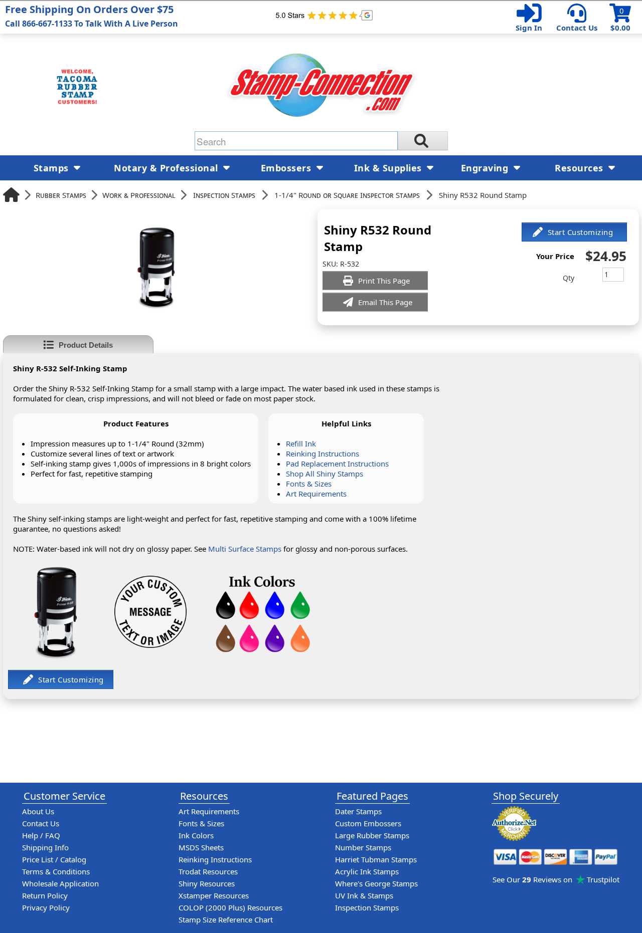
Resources (580, 168)
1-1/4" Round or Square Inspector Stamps (347, 195)
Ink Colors (196, 835)
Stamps (53, 168)
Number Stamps (363, 847)
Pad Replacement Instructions (337, 463)
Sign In (529, 28)
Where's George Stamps (376, 883)
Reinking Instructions (322, 453)
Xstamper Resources (214, 895)
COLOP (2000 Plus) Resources (230, 907)
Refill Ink (301, 443)
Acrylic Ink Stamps (367, 871)
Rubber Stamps (61, 195)
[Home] (11, 194)
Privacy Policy (46, 907)
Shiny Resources (207, 883)
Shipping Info (45, 847)
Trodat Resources (208, 871)
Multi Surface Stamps (244, 549)
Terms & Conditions (56, 871)
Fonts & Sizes (309, 484)
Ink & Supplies (389, 168)
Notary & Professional (167, 168)
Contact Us (576, 28)
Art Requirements (316, 494)
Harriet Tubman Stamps (376, 859)
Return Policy (45, 895)
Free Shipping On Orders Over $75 (91, 16)
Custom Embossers (368, 823)
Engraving (486, 168)
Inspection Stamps (224, 195)
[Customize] (574, 232)
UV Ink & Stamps (364, 895)
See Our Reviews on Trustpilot (556, 879)
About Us (38, 811)
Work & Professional (139, 195)
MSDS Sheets (201, 847)
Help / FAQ (41, 835)
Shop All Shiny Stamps (324, 474)
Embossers (287, 168)
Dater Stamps (358, 811)
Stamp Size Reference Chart (226, 919)
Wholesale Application (60, 883)
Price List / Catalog (54, 859)
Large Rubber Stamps (372, 835)
